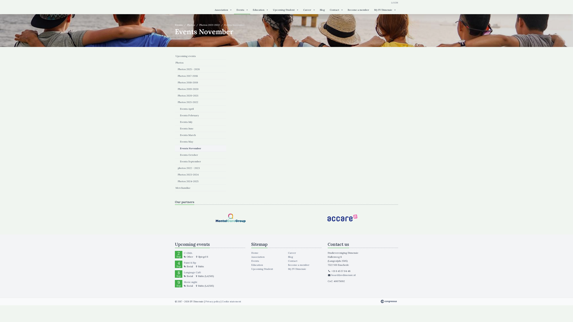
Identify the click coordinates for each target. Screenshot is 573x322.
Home (254, 252)
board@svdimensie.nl (343, 275)
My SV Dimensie (383, 9)
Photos (191, 24)
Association (221, 9)
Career (307, 9)
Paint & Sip (190, 262)
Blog (322, 9)
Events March (188, 135)
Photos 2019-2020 (188, 89)
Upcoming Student (284, 9)
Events (240, 9)
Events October (189, 154)
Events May (186, 141)
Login (394, 2)
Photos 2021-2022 (209, 24)
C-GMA (188, 252)
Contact (334, 9)
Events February (189, 115)
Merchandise (182, 187)
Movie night (190, 282)
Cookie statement (231, 301)
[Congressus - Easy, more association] (388, 301)
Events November (190, 148)
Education (258, 9)
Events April (187, 108)
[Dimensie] (190, 7)
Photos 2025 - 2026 (189, 69)
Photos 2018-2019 (188, 82)
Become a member (358, 9)
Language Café (192, 272)
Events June (186, 128)
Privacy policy (212, 301)
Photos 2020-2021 (188, 95)
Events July (186, 121)
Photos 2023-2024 (188, 174)
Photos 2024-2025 (188, 181)
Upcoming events (185, 56)
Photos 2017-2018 (188, 75)
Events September (190, 161)
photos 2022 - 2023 (189, 168)
